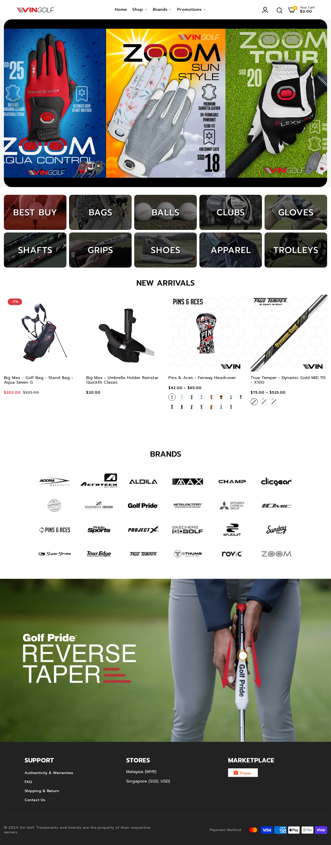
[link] (165, 103)
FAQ (28, 782)
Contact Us (35, 800)
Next (314, 103)
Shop (138, 9)
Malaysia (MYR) (141, 772)
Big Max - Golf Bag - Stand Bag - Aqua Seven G (38, 380)
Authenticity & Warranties (49, 773)
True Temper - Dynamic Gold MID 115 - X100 (288, 380)
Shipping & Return (42, 791)
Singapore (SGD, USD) (148, 781)
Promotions (190, 9)
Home (121, 9)
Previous (16, 103)
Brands (161, 9)
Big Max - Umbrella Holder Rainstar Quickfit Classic (122, 380)
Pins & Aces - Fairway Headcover (202, 377)
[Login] (266, 10)
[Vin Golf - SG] (35, 9)
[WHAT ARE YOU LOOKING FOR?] (279, 10)
